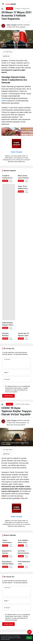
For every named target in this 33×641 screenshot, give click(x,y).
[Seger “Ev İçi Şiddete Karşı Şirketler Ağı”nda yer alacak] (24, 257)
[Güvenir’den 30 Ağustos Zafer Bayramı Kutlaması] (24, 335)
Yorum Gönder (8, 396)
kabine (4, 101)
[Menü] (2, 3)
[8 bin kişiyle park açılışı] (24, 563)
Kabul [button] (29, 637)
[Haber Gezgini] (10, 4)
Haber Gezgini (11, 25)
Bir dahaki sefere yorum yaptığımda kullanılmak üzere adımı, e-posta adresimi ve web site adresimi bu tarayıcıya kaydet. (17, 389)
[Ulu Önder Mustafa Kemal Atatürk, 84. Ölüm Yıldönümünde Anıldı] (24, 553)
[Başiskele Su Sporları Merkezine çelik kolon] (8, 553)
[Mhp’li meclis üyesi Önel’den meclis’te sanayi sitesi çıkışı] (24, 177)
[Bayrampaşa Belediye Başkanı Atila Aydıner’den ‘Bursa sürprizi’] (8, 563)
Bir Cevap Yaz (9, 348)
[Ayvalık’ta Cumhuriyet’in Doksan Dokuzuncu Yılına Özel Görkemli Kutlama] (8, 177)
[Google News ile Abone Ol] (7, 51)
